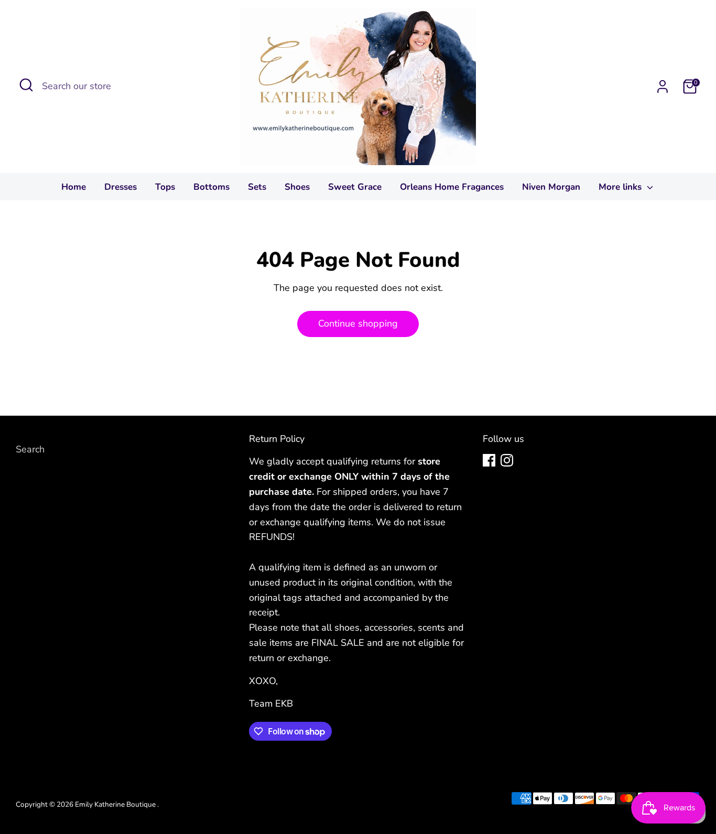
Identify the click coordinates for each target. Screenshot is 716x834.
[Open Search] (26, 84)
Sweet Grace (355, 187)
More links (621, 187)
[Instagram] (507, 460)
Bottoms (211, 187)
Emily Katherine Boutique (116, 804)
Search (30, 449)
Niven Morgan (551, 187)
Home (73, 187)
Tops (165, 187)
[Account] (662, 86)
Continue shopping (358, 323)
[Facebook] (489, 460)
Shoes (297, 187)
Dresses (120, 187)
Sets (257, 187)
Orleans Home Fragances (452, 187)
